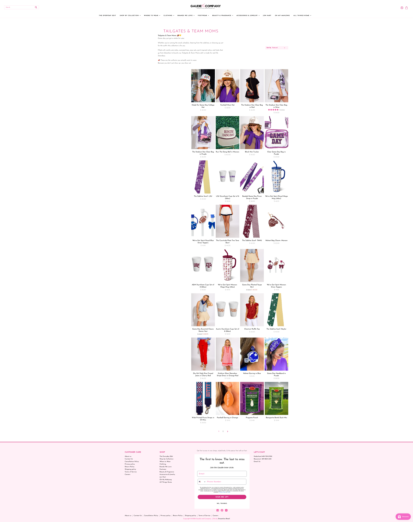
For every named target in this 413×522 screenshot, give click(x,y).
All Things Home (302, 15)
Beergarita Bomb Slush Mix (276, 418)
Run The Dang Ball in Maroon (227, 152)
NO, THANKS (222, 503)
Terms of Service (131, 472)
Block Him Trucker (252, 152)
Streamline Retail (224, 519)
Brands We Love (185, 15)
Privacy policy (130, 464)
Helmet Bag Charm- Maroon (276, 240)
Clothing (168, 15)
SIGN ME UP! (222, 497)
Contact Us (129, 459)
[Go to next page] (227, 431)
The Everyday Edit (107, 15)
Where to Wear (151, 15)
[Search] (36, 7)
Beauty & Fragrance (222, 15)
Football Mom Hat (227, 105)
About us (128, 456)
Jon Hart (267, 15)
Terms (228, 492)
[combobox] (202, 482)
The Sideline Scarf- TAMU (252, 240)
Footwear (203, 15)
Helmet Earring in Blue (252, 373)
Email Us (257, 461)
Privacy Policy (222, 492)
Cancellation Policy (132, 461)
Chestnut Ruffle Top (252, 329)
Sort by (269, 47)
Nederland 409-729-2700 (263, 456)
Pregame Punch (252, 418)
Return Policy (129, 467)
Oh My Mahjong (282, 15)
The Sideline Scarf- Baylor (276, 329)
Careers (127, 474)
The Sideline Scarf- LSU (203, 196)
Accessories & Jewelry (247, 15)
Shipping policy (130, 469)
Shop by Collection (129, 15)
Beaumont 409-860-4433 (262, 459)
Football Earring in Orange (227, 418)
